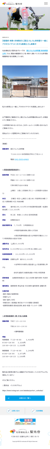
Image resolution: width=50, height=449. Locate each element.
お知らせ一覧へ (25, 398)
